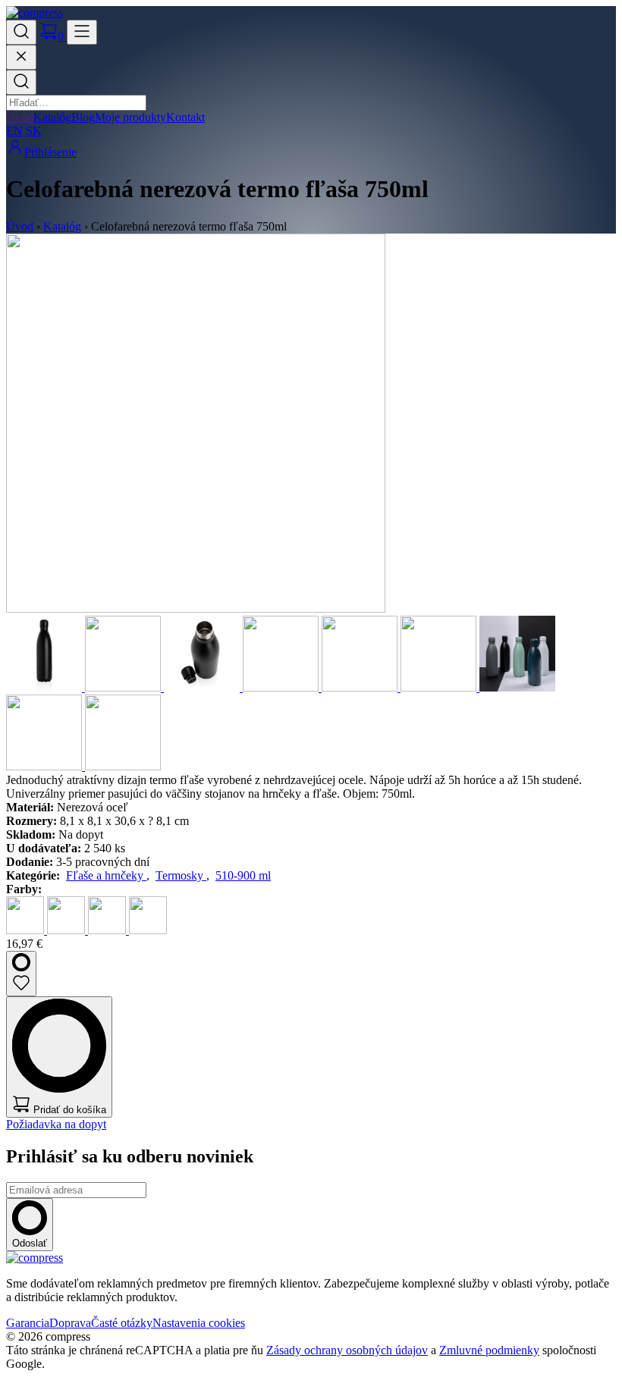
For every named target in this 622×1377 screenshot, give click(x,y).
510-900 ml (243, 875)
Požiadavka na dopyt (56, 1124)
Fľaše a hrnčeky (106, 875)
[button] (21, 32)
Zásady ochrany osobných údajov (347, 1350)
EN (14, 130)
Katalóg (52, 117)
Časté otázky (121, 1322)
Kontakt (185, 117)
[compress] (34, 12)
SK (34, 130)
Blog (83, 117)
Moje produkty (130, 117)
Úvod (19, 117)
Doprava (70, 1322)
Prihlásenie (50, 152)
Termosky (181, 875)
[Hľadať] (21, 82)
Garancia (27, 1322)
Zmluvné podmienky (489, 1350)
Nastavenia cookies (198, 1322)
